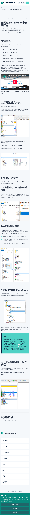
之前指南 (25, 141)
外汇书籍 (5, 458)
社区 (4, 464)
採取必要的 (15, 504)
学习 (4, 476)
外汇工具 (5, 446)
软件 (4, 470)
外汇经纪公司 (6, 440)
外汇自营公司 (6, 452)
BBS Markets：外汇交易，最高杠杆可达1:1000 (11, 9)
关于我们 (5, 482)
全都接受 (15, 512)
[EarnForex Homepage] (8, 3)
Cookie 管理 (15, 508)
